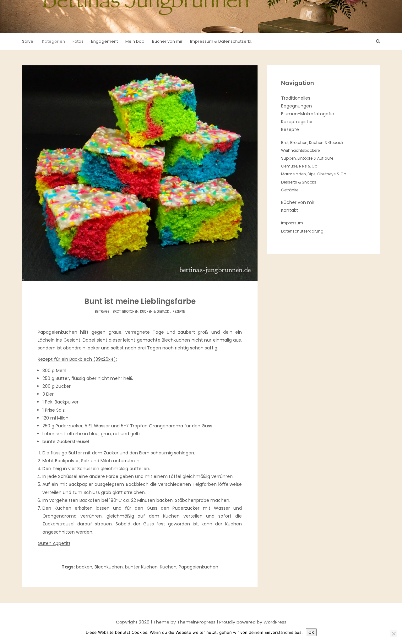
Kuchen (168, 567)
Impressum (292, 223)
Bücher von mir (167, 41)
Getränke (289, 190)
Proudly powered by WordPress (252, 622)
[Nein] (393, 633)
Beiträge (102, 311)
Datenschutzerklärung (302, 231)
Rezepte (178, 311)
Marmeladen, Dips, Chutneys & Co (313, 174)
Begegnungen (296, 106)
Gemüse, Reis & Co (299, 166)
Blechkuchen (109, 567)
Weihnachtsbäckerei (301, 150)
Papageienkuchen (198, 567)
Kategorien (53, 41)
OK (311, 632)
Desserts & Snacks (298, 182)
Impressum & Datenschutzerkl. (221, 41)
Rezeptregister (297, 121)
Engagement (104, 41)
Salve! (28, 41)
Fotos (78, 41)
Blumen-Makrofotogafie (307, 114)
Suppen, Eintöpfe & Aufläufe (307, 158)
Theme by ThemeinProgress (184, 622)
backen (84, 567)
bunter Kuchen (141, 567)
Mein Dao (134, 41)
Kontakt (289, 210)
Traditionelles (295, 98)
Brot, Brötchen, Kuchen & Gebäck (141, 311)
